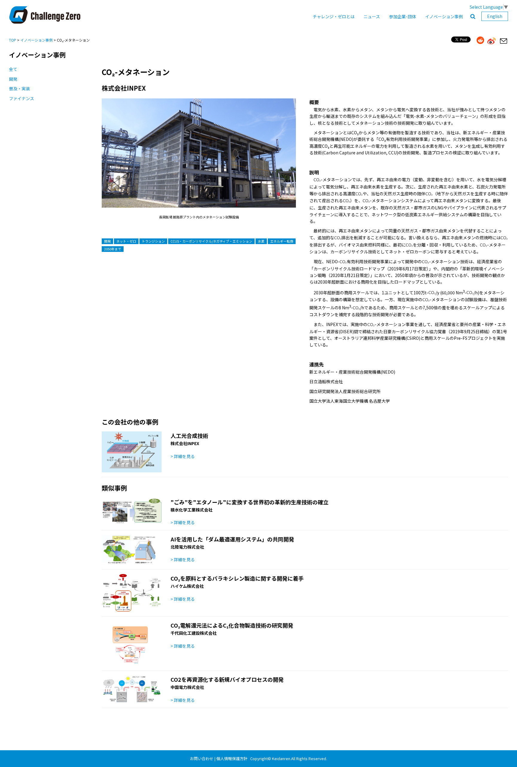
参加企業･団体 (402, 16)
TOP (12, 39)
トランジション (153, 241)
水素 (261, 241)
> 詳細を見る (183, 456)
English (494, 16)
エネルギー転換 (281, 241)
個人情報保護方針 (231, 758)
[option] (199, 159)
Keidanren (281, 758)
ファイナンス (21, 98)
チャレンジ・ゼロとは (334, 16)
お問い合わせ (201, 758)
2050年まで (112, 248)
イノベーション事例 (444, 16)
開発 (13, 79)
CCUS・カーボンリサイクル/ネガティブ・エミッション (211, 241)
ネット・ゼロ (126, 241)
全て (13, 69)
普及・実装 (19, 89)
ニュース (372, 16)
